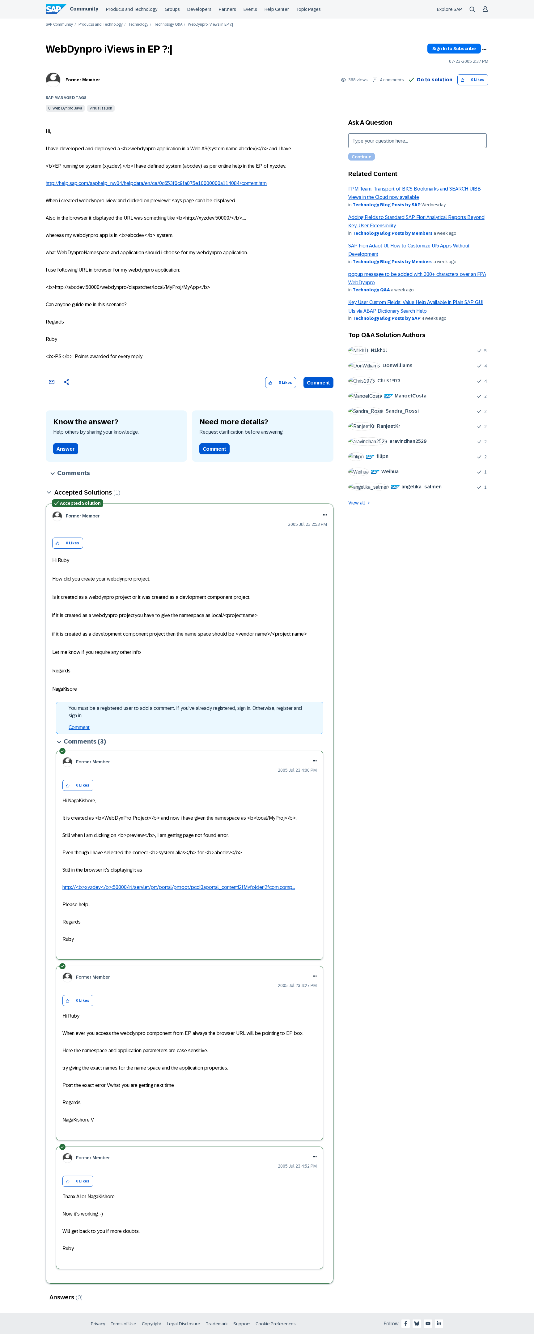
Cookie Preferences (276, 1323)
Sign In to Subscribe (454, 48)
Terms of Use (123, 1323)
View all (356, 502)
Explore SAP (449, 9)
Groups (172, 9)
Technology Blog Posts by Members (393, 233)
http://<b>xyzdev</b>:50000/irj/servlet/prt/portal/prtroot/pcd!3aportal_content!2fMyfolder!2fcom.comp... (178, 887)
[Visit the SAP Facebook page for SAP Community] (405, 1323)
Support (241, 1323)
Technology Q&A (168, 25)
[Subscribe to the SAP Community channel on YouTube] (428, 1323)
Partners (227, 9)
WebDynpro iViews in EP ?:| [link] (210, 25)
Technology (138, 25)
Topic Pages (308, 9)
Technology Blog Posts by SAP (387, 204)
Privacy (98, 1323)
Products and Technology (131, 9)
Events (250, 9)
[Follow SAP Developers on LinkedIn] (439, 1323)
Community (84, 8)
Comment (318, 382)
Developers (199, 9)
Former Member (83, 79)
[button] (462, 80)
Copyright (151, 1323)
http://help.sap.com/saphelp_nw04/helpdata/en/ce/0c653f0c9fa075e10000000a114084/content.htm (156, 183)
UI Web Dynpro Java (65, 108)
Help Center (277, 9)
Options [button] (484, 49)
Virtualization (101, 108)
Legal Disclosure (183, 1323)
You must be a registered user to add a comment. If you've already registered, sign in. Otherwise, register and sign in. (185, 712)
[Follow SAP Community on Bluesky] (416, 1323)
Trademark (217, 1323)
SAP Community (59, 25)
